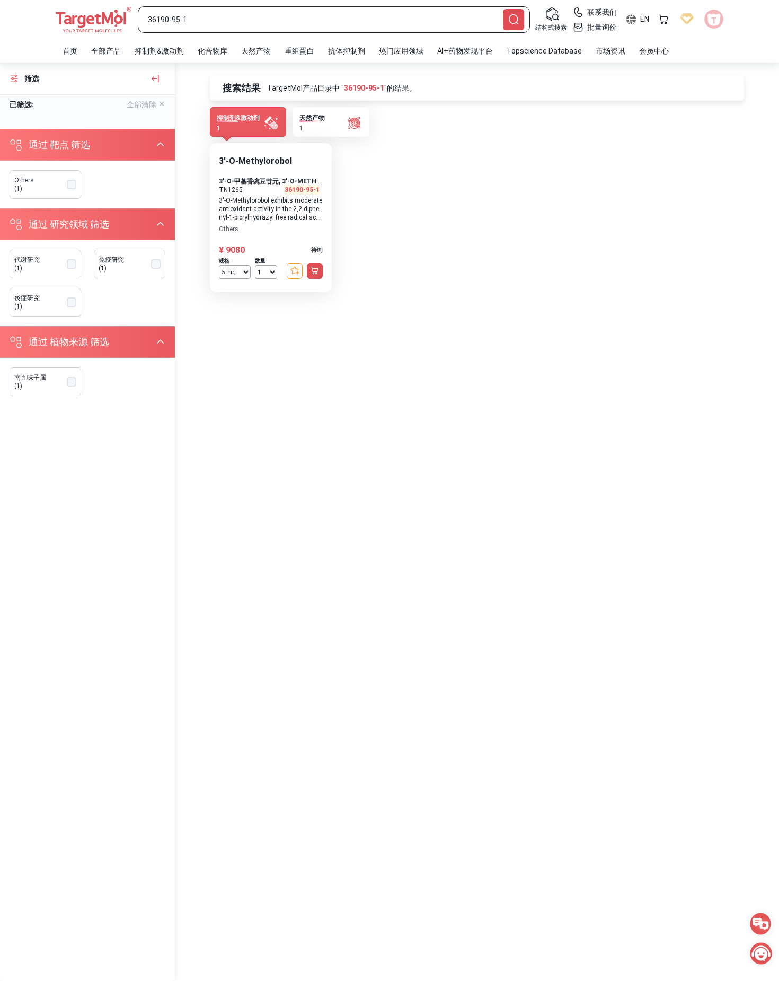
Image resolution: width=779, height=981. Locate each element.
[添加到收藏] (295, 271)
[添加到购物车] (315, 271)
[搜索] (513, 19)
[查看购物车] (663, 19)
